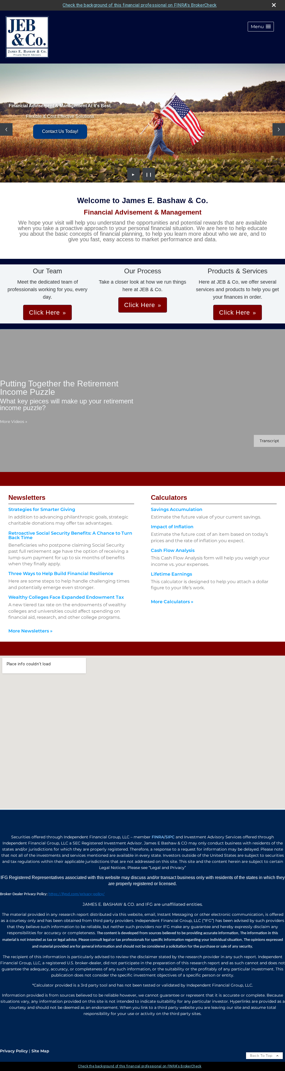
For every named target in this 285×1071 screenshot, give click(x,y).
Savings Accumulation (176, 509)
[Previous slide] (6, 129)
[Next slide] (278, 129)
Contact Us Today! (60, 131)
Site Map (40, 1050)
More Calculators (172, 601)
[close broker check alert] (274, 5)
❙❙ (149, 174)
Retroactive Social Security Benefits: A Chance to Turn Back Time (70, 535)
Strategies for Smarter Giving (41, 509)
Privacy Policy (14, 1050)
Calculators (169, 497)
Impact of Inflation (172, 526)
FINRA (158, 836)
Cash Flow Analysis (173, 550)
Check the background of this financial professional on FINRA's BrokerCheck (140, 5)
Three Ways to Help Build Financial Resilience (60, 573)
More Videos (13, 421)
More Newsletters (30, 631)
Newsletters (26, 497)
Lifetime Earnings (171, 574)
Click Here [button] (44, 312)
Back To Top (262, 1055)
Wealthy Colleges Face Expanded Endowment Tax (66, 597)
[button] (261, 26)
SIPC (170, 836)
